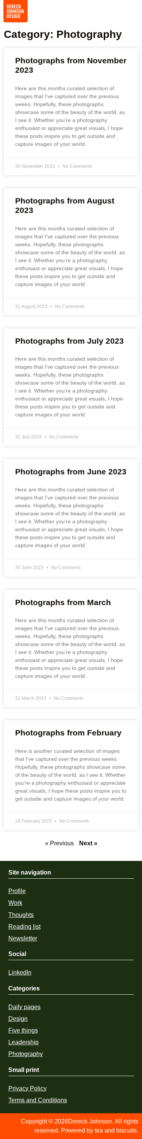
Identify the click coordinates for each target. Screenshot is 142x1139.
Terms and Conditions (37, 1100)
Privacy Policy (27, 1088)
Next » (88, 843)
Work (15, 903)
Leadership (23, 1042)
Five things (23, 1030)
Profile (17, 891)
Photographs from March (63, 602)
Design (18, 1018)
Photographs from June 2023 (70, 471)
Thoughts (21, 915)
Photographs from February (68, 732)
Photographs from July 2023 (69, 340)
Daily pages (24, 1007)
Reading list (24, 926)
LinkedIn (19, 972)
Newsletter (22, 938)
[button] (130, 14)
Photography (25, 1054)
